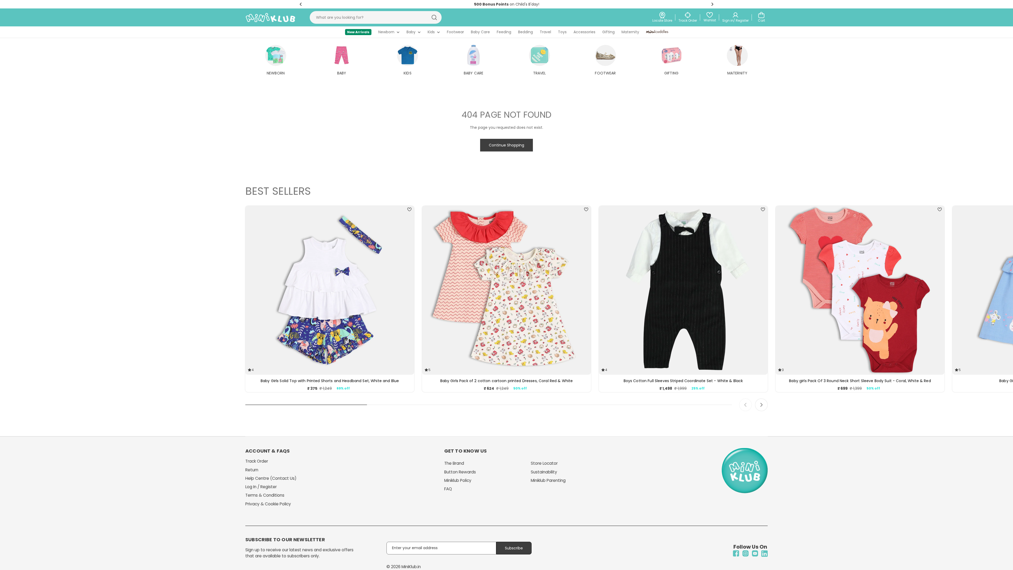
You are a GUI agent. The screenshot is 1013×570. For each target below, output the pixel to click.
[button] (301, 4)
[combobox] (376, 17)
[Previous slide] (745, 404)
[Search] (434, 17)
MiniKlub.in (411, 566)
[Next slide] (761, 404)
